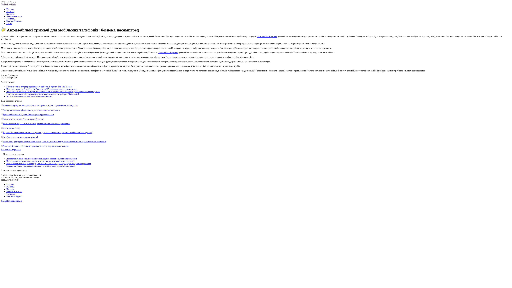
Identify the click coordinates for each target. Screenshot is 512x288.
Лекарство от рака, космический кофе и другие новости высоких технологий (41, 159)
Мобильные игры (14, 16)
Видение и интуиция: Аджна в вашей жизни (23, 119)
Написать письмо (14, 201)
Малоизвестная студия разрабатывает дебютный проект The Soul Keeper (39, 87)
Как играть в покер (11, 128)
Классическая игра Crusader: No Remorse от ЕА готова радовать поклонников (41, 89)
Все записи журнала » (11, 150)
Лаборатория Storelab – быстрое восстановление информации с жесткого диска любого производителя (53, 91)
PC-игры (10, 11)
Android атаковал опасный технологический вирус (29, 96)
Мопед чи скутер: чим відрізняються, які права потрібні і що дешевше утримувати (40, 105)
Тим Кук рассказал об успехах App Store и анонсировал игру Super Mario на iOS (42, 94)
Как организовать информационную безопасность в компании (31, 110)
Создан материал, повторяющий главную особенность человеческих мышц (40, 166)
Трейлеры (10, 19)
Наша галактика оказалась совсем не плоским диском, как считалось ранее (40, 161)
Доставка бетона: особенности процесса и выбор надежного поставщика (36, 146)
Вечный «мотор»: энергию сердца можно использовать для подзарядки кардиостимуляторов (48, 163)
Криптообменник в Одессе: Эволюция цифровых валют (28, 114)
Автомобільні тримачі (267, 36)
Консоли (10, 14)
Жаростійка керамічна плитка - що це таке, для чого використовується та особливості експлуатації (47, 132)
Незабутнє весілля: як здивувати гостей (20, 137)
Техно (9, 23)
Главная (10, 9)
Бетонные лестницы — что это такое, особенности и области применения (36, 123)
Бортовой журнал (14, 21)
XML (3, 201)
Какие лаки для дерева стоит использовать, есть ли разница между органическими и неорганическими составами (54, 142)
